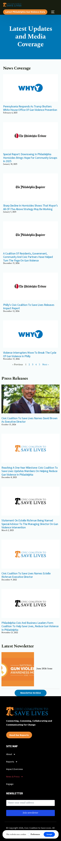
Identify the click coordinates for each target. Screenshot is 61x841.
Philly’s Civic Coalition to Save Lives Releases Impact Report (28, 307)
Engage (10, 784)
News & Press (13, 776)
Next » (45, 364)
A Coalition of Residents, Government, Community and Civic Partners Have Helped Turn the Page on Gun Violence (28, 257)
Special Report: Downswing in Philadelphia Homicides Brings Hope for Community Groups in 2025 (30, 157)
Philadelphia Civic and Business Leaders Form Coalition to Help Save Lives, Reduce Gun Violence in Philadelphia (29, 626)
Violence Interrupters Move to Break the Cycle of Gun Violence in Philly (29, 354)
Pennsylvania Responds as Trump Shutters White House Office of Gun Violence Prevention (30, 108)
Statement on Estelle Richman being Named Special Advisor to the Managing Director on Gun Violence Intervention (29, 524)
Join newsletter (30, 813)
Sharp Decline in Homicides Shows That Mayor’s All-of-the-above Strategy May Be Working (30, 207)
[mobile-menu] (52, 12)
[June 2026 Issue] (17, 669)
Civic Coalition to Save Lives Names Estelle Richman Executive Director (25, 575)
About (9, 754)
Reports (10, 761)
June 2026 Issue (44, 669)
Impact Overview (14, 769)
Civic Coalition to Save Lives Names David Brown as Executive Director (29, 420)
